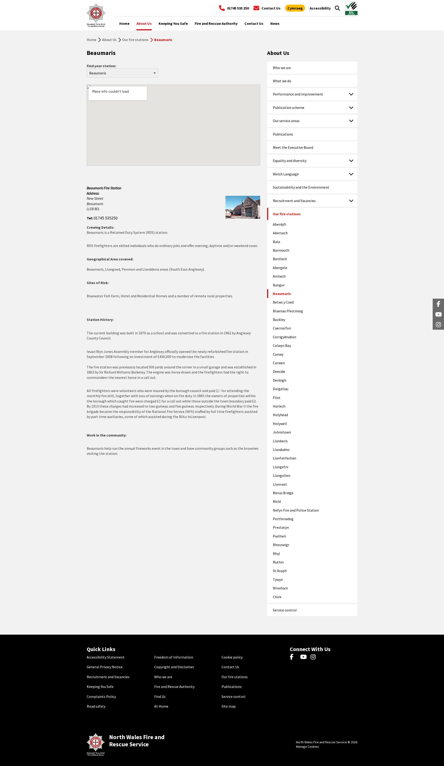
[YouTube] (304, 657)
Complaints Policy (101, 696)
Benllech (280, 258)
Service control (285, 610)
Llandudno (281, 449)
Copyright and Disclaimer (174, 667)
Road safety (96, 706)
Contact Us (230, 667)
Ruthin (278, 562)
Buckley (279, 319)
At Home (161, 706)
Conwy (278, 354)
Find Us (160, 696)
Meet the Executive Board (293, 147)
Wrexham (280, 588)
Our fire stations (135, 39)
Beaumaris (282, 293)
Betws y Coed (283, 302)
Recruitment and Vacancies (294, 200)
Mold (277, 501)
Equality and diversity (289, 160)
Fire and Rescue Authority (174, 686)
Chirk (277, 597)
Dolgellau (280, 388)
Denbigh (279, 380)
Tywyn (278, 579)
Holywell (280, 423)
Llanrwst (280, 484)
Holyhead (280, 414)
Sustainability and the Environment (301, 187)
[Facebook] (294, 657)
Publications (283, 134)
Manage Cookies (307, 746)
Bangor (279, 285)
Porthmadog (283, 518)
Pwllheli (279, 536)
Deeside (279, 371)
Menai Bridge (283, 493)
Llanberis (280, 441)
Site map (229, 706)
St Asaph (280, 570)
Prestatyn (281, 527)
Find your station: (101, 65)
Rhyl (276, 553)
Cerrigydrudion (284, 337)
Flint (277, 397)
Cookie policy (232, 657)
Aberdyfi (279, 224)
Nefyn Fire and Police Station (296, 510)
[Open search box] (337, 8)
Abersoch (280, 233)
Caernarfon (282, 328)
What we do (282, 81)
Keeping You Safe (100, 686)
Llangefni (280, 467)
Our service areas (286, 120)
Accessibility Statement (106, 657)
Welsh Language (286, 174)
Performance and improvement (298, 94)
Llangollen (281, 475)
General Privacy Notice (105, 667)
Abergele (280, 267)
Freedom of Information (173, 657)
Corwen (279, 363)
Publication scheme (288, 107)
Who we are (282, 67)
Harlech (279, 406)
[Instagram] (315, 657)
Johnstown (282, 432)
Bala (276, 241)
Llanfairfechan (284, 458)
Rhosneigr (281, 544)
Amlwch (279, 276)
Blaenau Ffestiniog (288, 311)
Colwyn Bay (282, 345)
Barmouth (281, 250)
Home (91, 39)
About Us (109, 39)
